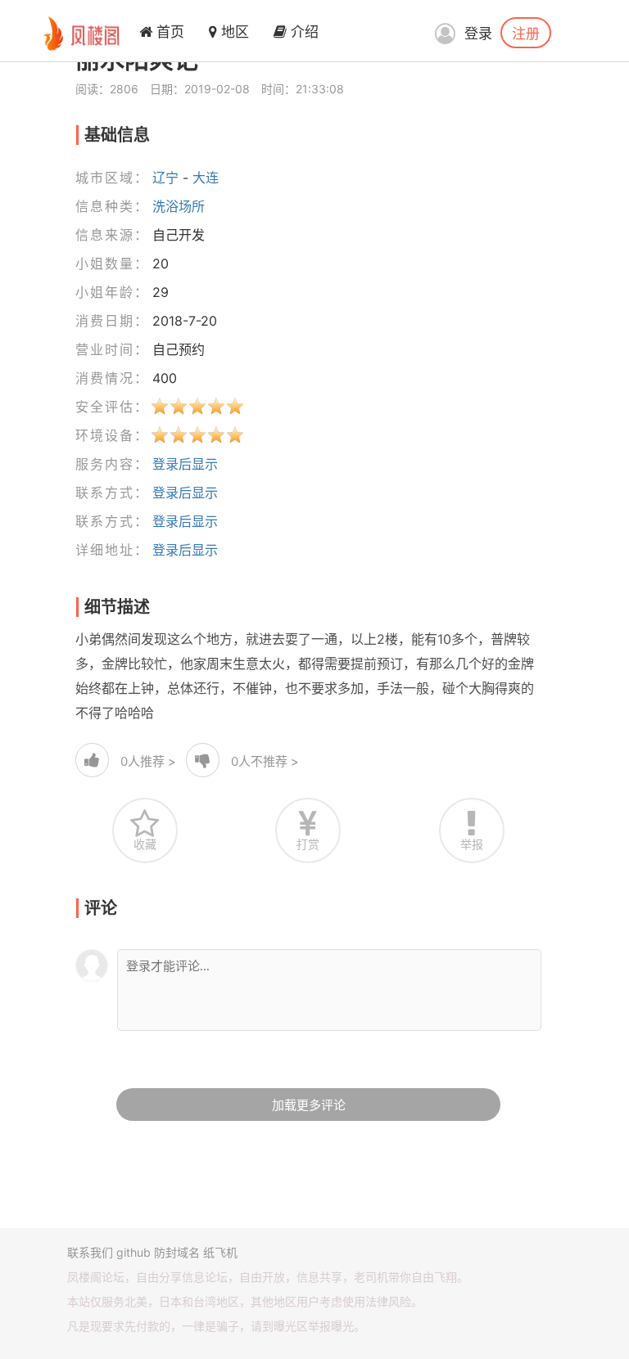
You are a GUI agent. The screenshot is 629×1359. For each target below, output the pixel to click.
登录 (478, 33)
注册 (526, 33)
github (133, 1252)
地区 (233, 32)
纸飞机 (220, 1252)
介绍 (303, 32)
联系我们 (90, 1252)
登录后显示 (185, 464)
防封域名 (177, 1252)
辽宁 (165, 177)
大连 (205, 177)
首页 (168, 32)
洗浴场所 (178, 206)
